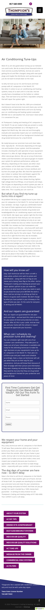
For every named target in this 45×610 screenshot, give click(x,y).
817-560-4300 (15, 4)
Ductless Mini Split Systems (19, 531)
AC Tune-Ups (12, 548)
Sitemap (27, 607)
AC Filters (11, 566)
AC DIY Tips (11, 519)
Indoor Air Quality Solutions (21, 542)
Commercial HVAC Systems (19, 560)
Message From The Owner (18, 554)
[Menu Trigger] (40, 10)
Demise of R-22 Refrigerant (19, 525)
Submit (8, 424)
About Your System (16, 513)
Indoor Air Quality (16, 537)
